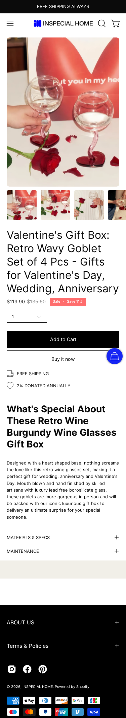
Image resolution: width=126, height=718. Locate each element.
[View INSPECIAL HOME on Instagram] (12, 669)
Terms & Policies (27, 645)
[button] (101, 23)
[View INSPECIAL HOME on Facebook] (27, 669)
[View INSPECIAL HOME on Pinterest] (43, 669)
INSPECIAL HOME (38, 687)
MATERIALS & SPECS (28, 537)
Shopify (82, 687)
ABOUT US (20, 622)
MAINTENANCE (23, 551)
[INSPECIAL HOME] (63, 23)
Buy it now (63, 359)
